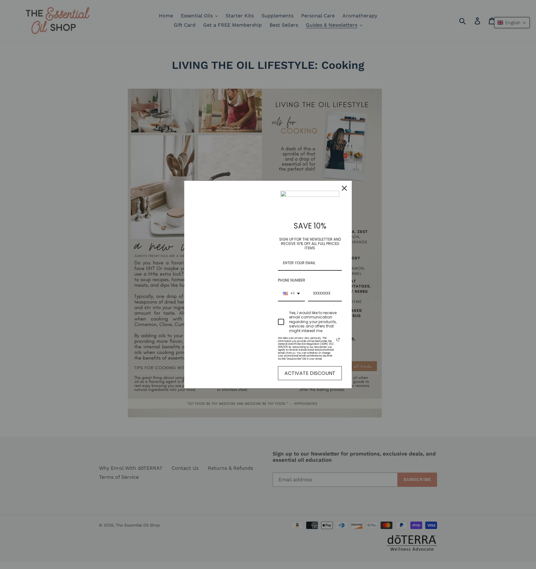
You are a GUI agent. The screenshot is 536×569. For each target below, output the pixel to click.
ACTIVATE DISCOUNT (309, 373)
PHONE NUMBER (291, 280)
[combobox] (291, 293)
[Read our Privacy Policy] (338, 339)
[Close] (344, 188)
